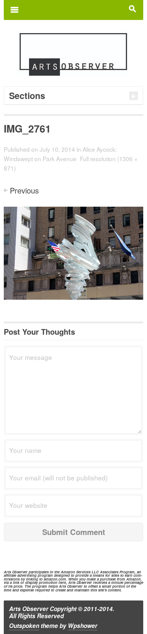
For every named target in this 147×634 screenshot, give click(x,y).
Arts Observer (28, 609)
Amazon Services (75, 572)
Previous (24, 190)
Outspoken (24, 626)
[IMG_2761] (73, 252)
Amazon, (134, 579)
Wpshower (82, 626)
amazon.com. (55, 579)
